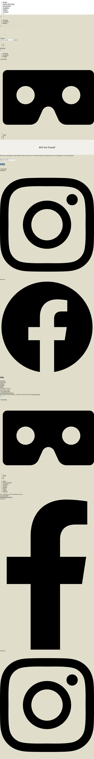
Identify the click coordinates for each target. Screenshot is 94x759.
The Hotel (5, 20)
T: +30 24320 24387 (5, 391)
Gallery (5, 10)
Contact (5, 12)
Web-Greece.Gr (36, 394)
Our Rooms (7, 6)
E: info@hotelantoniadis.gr (7, 393)
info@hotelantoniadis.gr (6, 497)
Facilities (6, 8)
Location (2, 385)
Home (5, 2)
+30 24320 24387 (4, 496)
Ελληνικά (5, 491)
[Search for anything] (15, 40)
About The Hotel (9, 4)
